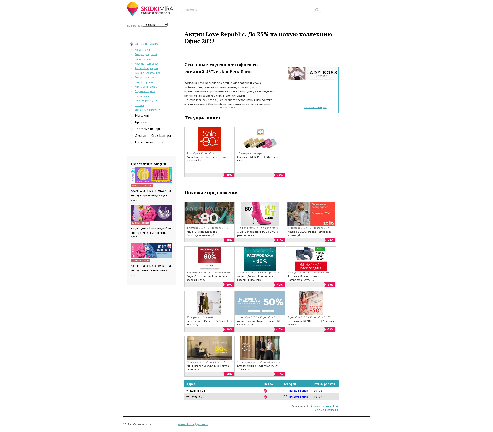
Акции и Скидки (146, 44)
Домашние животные (147, 110)
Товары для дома (145, 77)
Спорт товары (143, 59)
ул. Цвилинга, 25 (195, 390)
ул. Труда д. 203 (196, 396)
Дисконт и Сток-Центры (153, 135)
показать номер (298, 390)
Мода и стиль (142, 49)
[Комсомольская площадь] (265, 390)
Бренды (141, 122)
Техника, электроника (147, 73)
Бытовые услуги (144, 82)
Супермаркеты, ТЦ (146, 100)
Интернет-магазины (149, 142)
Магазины (142, 115)
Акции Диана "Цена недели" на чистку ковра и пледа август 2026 (151, 195)
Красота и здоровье (147, 63)
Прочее (139, 105)
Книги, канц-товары (146, 86)
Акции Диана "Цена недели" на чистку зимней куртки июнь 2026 (151, 232)
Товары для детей (146, 54)
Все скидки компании (326, 410)
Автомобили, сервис (146, 68)
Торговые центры (148, 129)
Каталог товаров (315, 107)
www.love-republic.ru (326, 406)
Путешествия (142, 96)
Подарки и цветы (145, 91)
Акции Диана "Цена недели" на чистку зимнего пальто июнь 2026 (151, 270)
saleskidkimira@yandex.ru (193, 424)
